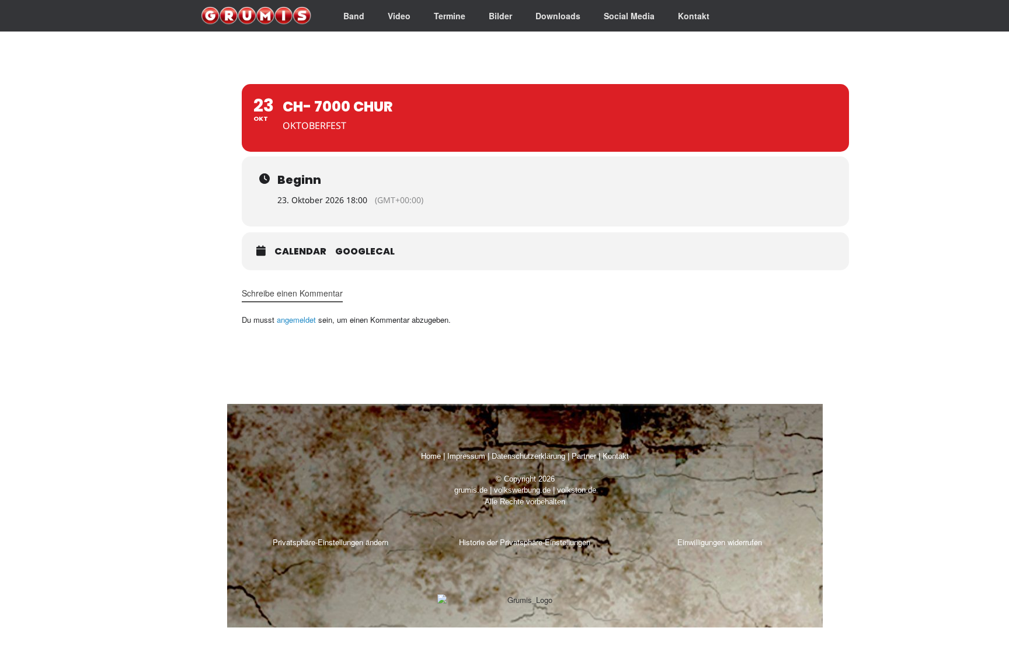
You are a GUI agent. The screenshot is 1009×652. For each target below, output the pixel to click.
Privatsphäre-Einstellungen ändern (330, 542)
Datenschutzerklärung (528, 456)
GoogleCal (365, 251)
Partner (584, 456)
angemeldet (296, 319)
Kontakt (693, 16)
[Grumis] (256, 16)
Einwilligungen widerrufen (719, 542)
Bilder (500, 16)
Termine (449, 16)
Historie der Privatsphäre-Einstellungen (524, 542)
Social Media (629, 16)
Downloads (557, 16)
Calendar (300, 251)
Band (353, 16)
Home (431, 456)
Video (399, 16)
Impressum (466, 456)
